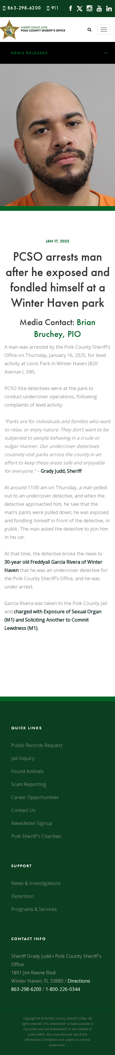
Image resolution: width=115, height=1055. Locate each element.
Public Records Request (37, 745)
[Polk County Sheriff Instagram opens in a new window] (88, 7)
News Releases (29, 53)
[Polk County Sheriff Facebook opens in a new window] (69, 7)
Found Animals (27, 771)
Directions (79, 981)
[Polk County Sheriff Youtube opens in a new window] (98, 7)
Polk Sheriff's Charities (36, 836)
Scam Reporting (28, 784)
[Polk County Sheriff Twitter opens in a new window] (78, 7)
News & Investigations (36, 883)
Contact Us (23, 810)
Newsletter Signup (31, 823)
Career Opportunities (35, 797)
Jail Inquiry (22, 758)
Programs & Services (34, 909)
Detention (22, 896)
